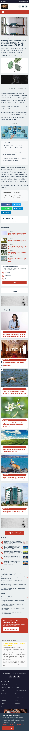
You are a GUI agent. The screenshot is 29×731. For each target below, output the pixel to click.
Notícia (17, 706)
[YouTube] (23, 6)
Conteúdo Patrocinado (20, 690)
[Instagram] (26, 6)
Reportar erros (22, 88)
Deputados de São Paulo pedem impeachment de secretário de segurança (13, 424)
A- (2, 88)
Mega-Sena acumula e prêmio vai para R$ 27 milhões (17, 253)
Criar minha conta (12, 629)
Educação (3, 697)
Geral (16, 700)
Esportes (3, 700)
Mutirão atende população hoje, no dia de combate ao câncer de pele (14, 335)
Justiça (3, 703)
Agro (16, 684)
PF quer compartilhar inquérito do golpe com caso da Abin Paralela (13, 478)
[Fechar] (26, 711)
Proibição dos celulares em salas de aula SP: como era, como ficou (14, 512)
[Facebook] (19, 6)
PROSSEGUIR (7, 728)
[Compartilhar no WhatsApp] (1, 365)
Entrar (4, 1)
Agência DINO (4, 684)
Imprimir (13, 88)
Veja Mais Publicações (15, 533)
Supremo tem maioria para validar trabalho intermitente (13, 450)
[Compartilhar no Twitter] (1, 369)
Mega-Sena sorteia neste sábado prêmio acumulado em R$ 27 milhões (17, 235)
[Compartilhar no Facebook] (1, 362)
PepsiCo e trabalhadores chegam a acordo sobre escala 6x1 (17, 241)
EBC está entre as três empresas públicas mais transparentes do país (17, 260)
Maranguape (18, 703)
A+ (5, 88)
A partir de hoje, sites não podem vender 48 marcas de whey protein (14, 392)
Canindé (17, 687)
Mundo (3, 706)
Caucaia (3, 690)
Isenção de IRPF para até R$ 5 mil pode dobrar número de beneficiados (13, 363)
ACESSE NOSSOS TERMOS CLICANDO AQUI (13, 724)
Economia (17, 694)
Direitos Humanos (5, 694)
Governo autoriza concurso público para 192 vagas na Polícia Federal (18, 247)
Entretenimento (19, 697)
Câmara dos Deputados (7, 687)
